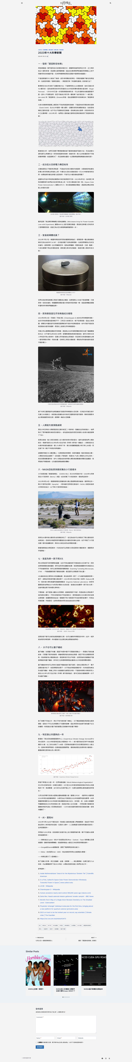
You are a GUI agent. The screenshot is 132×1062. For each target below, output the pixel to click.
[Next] (104, 975)
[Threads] (109, 1058)
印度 (61, 925)
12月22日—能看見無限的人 (44, 939)
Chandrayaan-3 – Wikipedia (50, 889)
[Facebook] (102, 1058)
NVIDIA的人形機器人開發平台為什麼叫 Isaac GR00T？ (65, 990)
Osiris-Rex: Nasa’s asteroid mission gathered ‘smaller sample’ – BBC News (67, 896)
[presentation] (38, 970)
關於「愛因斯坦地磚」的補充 (87, 939)
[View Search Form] (110, 3)
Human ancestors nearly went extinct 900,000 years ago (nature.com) (65, 893)
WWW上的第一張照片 (35, 989)
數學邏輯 (45, 49)
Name (38, 1038)
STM (49, 925)
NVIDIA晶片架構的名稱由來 (93, 989)
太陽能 (73, 925)
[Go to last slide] (28, 975)
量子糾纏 (62, 929)
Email (59, 1038)
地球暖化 (67, 925)
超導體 (56, 929)
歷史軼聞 (51, 49)
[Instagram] (106, 1058)
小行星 (79, 925)
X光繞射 (55, 925)
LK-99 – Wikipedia (46, 886)
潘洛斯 (46, 929)
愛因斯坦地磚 (87, 925)
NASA (44, 925)
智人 (40, 929)
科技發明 (61, 49)
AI (39, 925)
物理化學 (56, 49)
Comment (40, 1017)
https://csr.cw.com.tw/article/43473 (53, 919)
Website (80, 1038)
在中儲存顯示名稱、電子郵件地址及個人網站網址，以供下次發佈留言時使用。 (60, 1042)
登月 (51, 929)
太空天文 (40, 49)
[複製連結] (47, 56)
